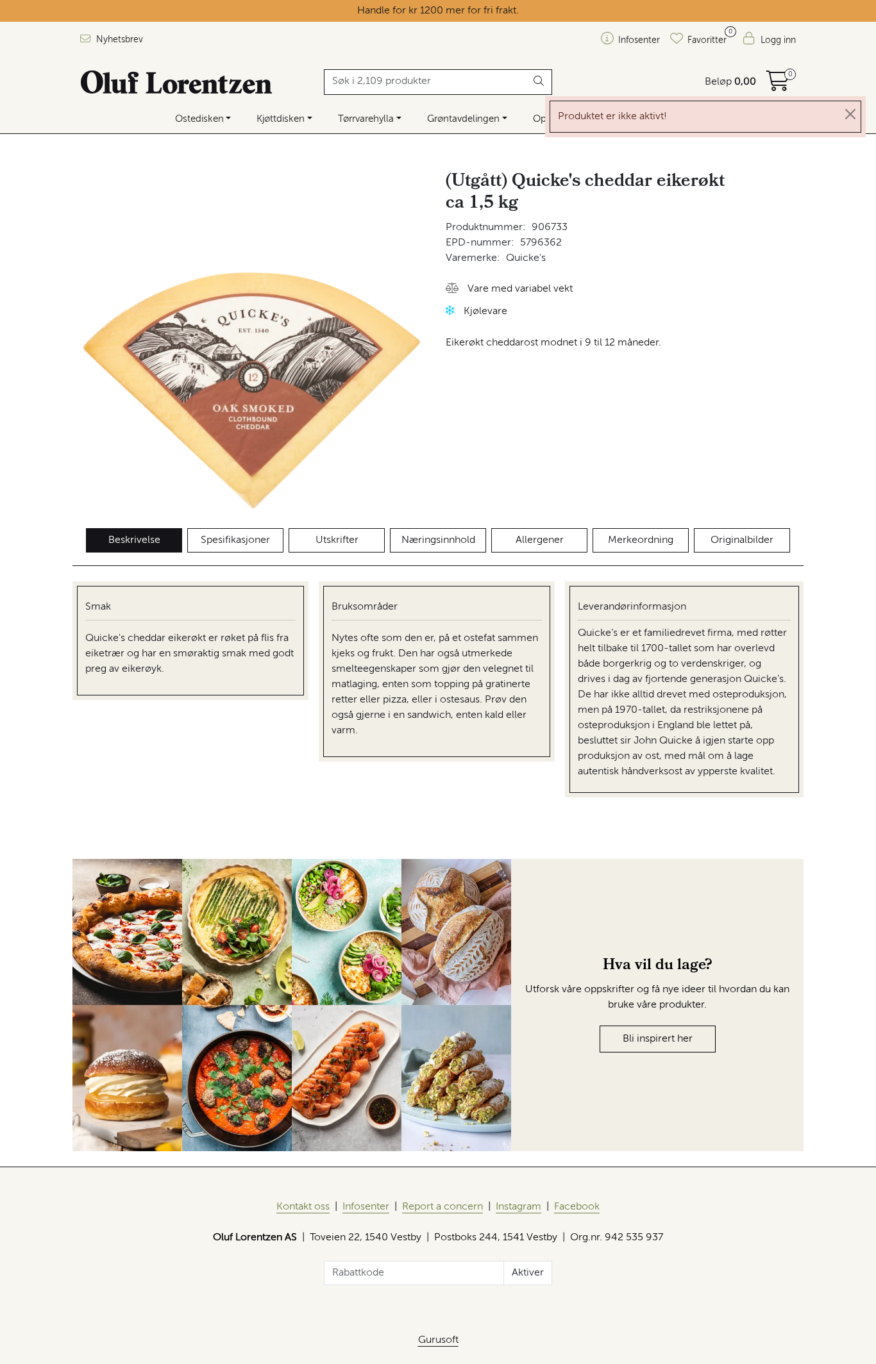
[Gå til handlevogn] (777, 86)
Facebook (577, 1207)
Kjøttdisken (281, 119)
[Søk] (539, 82)
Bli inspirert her (658, 1039)
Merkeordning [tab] (640, 540)
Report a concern (442, 1207)
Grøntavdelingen (463, 119)
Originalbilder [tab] (742, 540)
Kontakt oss (303, 1207)
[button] (509, 289)
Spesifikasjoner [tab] (235, 540)
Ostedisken (199, 119)
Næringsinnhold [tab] (438, 540)
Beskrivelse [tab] (134, 540)
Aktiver (528, 1273)
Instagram (518, 1207)
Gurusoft (438, 1340)
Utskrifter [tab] (337, 540)
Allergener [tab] (540, 540)
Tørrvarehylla (366, 119)
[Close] (850, 114)
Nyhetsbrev (118, 39)
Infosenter (365, 1207)
